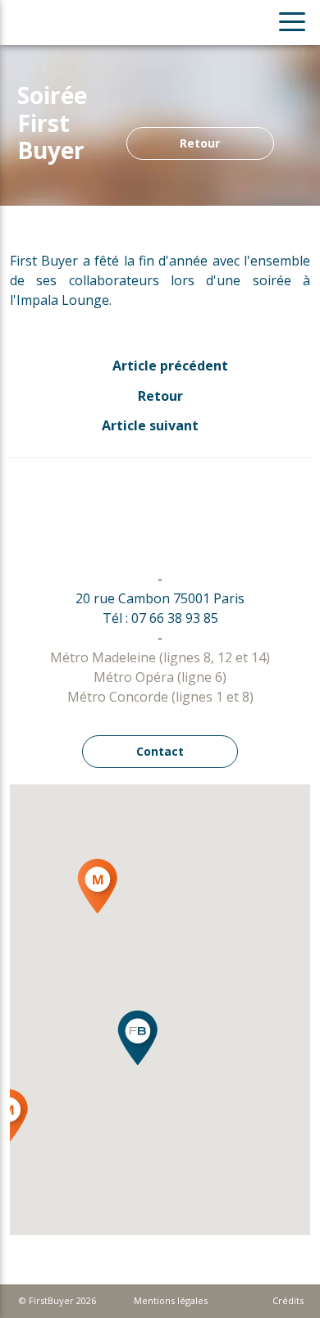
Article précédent (168, 366)
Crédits (288, 1300)
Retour (200, 143)
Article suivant (152, 425)
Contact (160, 751)
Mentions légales (171, 1300)
